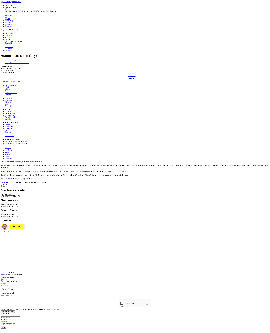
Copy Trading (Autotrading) (14, 41)
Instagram (8, 158)
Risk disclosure (32, 182)
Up (2, 331)
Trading (7, 37)
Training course (10, 106)
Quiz (6, 104)
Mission (7, 87)
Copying (8, 111)
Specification (9, 115)
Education (8, 35)
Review (7, 124)
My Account (13, 30)
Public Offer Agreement (9, 182)
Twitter (7, 154)
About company (10, 33)
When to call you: (7, 289)
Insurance (8, 132)
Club (6, 130)
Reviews (8, 50)
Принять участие (132, 77)
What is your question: (8, 293)
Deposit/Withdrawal (11, 117)
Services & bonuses (11, 45)
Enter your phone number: (9, 281)
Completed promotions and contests (17, 63)
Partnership (9, 43)
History (7, 89)
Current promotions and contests (16, 61)
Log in (3, 274)
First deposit (9, 126)
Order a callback (10, 7)
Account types (10, 113)
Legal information (11, 93)
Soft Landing (9, 128)
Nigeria (55, 11)
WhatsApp (8, 150)
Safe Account (9, 134)
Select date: (4, 285)
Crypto (7, 39)
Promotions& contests (9, 48)
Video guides (9, 102)
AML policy (42, 182)
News (7, 91)
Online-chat (9, 5)
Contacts (8, 95)
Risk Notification (6, 171)
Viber (7, 152)
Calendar (8, 119)
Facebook (8, 156)
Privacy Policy (22, 182)
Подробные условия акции (10, 81)
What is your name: (7, 277)
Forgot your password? (8, 324)
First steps (8, 100)
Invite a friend (9, 136)
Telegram (8, 149)
